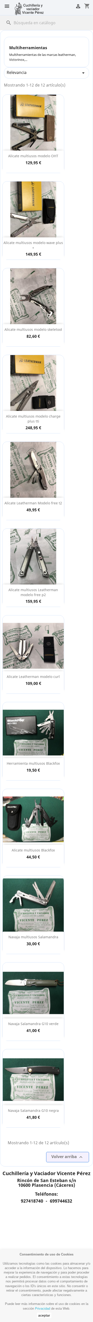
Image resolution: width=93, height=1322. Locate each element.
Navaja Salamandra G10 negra (33, 1110)
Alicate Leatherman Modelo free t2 (33, 503)
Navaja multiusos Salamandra (33, 937)
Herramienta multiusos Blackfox (33, 763)
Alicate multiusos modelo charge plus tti (33, 419)
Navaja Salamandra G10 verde (33, 1023)
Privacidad (42, 1308)
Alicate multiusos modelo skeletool (33, 329)
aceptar (44, 1315)
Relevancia (46, 73)
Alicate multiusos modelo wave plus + (33, 245)
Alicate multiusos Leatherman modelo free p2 (33, 592)
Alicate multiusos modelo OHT (33, 156)
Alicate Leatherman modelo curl (33, 676)
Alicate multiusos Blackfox (33, 850)
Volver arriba (67, 1157)
